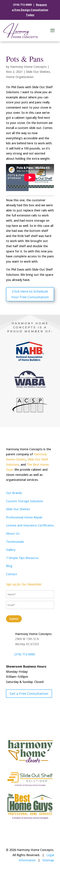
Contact (11, 574)
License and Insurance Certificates (30, 525)
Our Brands (14, 493)
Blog (9, 566)
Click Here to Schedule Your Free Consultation (30, 294)
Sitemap (48, 860)
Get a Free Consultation (29, 693)
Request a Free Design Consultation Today (30, 10)
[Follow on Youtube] (15, 705)
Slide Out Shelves (38, 72)
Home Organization (20, 77)
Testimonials (15, 542)
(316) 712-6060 (22, 5)
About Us (13, 533)
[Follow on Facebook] (8, 705)
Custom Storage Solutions (24, 501)
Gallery (11, 550)
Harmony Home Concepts (28, 67)
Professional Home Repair (24, 517)
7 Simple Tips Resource (22, 558)
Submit (13, 619)
